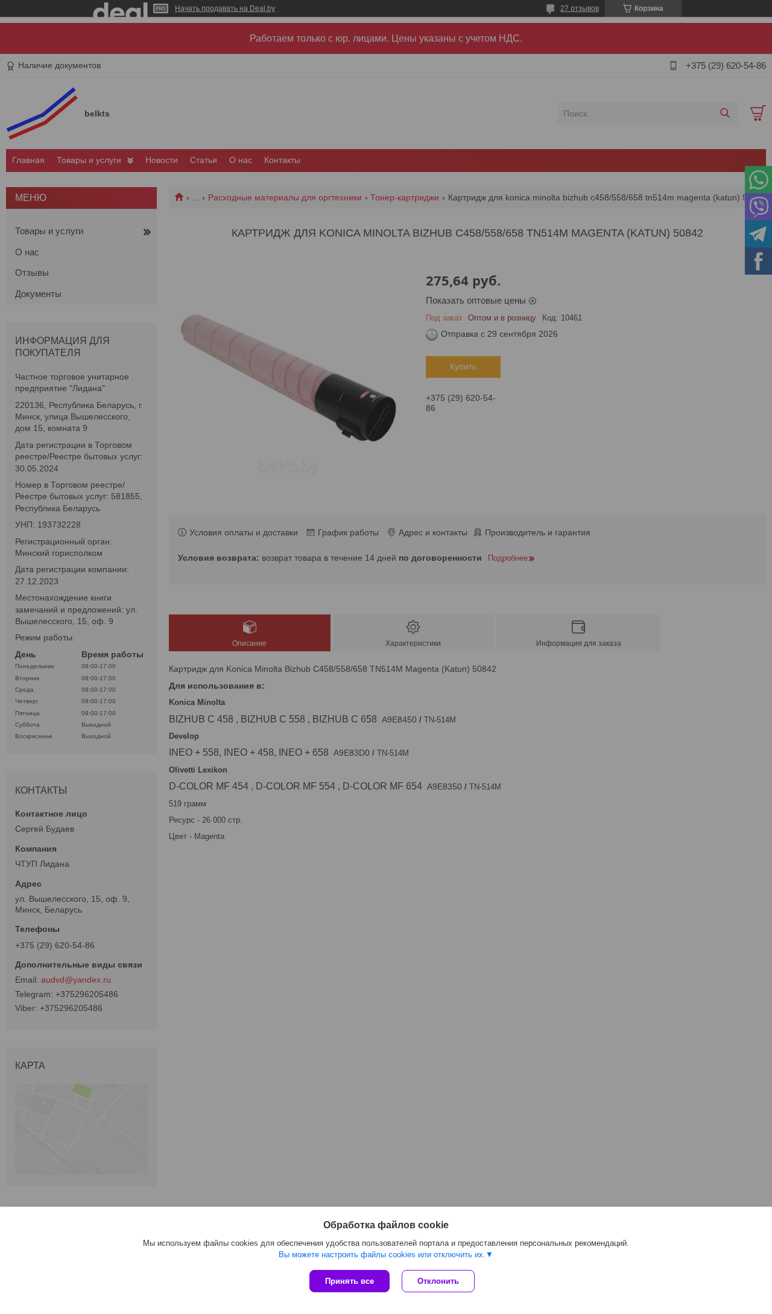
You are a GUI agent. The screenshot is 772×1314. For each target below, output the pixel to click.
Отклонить (438, 1281)
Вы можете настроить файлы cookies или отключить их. (382, 1254)
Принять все (349, 1281)
